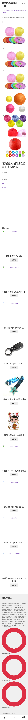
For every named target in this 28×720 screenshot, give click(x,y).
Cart (21, 716)
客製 (12, 10)
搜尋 (14, 717)
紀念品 (7, 17)
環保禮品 (8, 10)
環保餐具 (5, 12)
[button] (2, 22)
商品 (15, 10)
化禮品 (19, 10)
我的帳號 (4, 717)
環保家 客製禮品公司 (9, 4)
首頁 (4, 17)
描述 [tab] (3, 183)
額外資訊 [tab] (4, 187)
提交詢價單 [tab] (4, 179)
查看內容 (14, 260)
